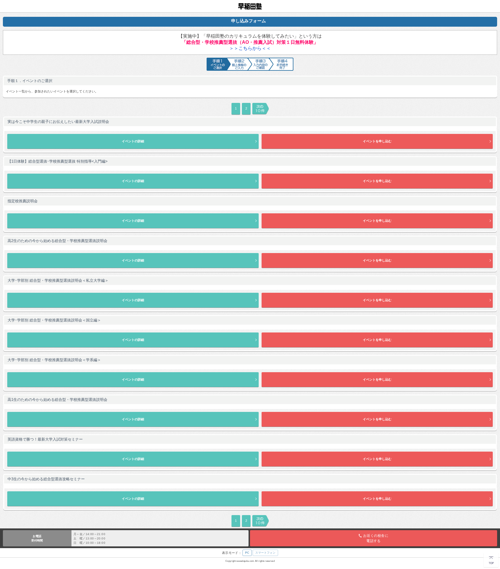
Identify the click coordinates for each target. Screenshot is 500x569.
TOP (486, 554)
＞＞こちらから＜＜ (250, 48)
